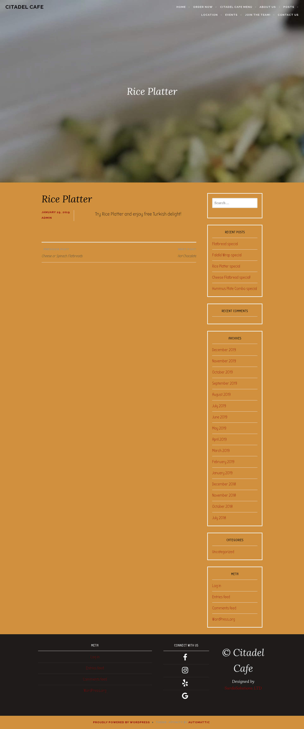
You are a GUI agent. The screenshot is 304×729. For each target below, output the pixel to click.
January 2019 (222, 473)
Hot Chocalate (187, 253)
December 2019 (224, 349)
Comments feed (224, 608)
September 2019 (224, 383)
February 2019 (223, 461)
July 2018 (219, 517)
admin (47, 217)
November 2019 (224, 361)
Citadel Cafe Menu (236, 6)
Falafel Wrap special (227, 255)
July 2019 (219, 406)
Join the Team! (257, 14)
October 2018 (222, 506)
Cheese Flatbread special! (231, 277)
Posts (288, 6)
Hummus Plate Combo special (234, 288)
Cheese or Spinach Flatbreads (62, 253)
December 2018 (224, 484)
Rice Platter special (226, 266)
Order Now (203, 6)
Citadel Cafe (24, 7)
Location (209, 14)
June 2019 (219, 417)
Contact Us (288, 14)
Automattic (199, 722)
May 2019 (219, 428)
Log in (216, 585)
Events (231, 14)
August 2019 (221, 394)
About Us (268, 6)
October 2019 (222, 372)
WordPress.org (223, 619)
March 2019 (221, 450)
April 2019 (219, 439)
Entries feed (221, 596)
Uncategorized (223, 551)
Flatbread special (225, 243)
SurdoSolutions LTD (243, 688)
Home (181, 6)
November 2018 (224, 495)
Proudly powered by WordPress (121, 722)
